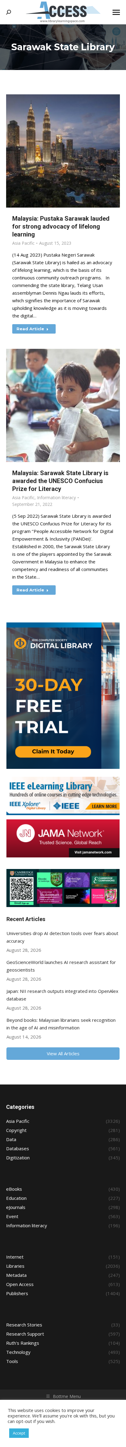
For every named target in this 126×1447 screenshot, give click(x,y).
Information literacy (56, 497)
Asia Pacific (23, 243)
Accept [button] (19, 1433)
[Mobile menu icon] (116, 12)
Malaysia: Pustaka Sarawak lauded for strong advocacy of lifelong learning (60, 226)
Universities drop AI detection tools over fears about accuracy (62, 937)
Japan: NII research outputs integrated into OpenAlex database (62, 995)
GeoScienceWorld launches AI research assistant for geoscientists (61, 966)
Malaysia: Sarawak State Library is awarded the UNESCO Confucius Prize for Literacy (60, 480)
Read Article (30, 328)
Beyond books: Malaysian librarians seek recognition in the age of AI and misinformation (61, 1024)
